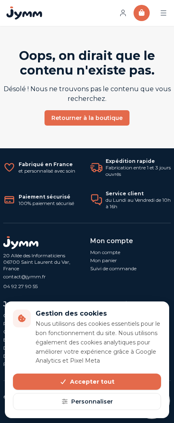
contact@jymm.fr (24, 276)
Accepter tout (92, 381)
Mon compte (105, 252)
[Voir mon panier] (142, 13)
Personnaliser (92, 401)
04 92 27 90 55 (20, 286)
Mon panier (103, 260)
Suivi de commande (113, 268)
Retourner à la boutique (87, 118)
